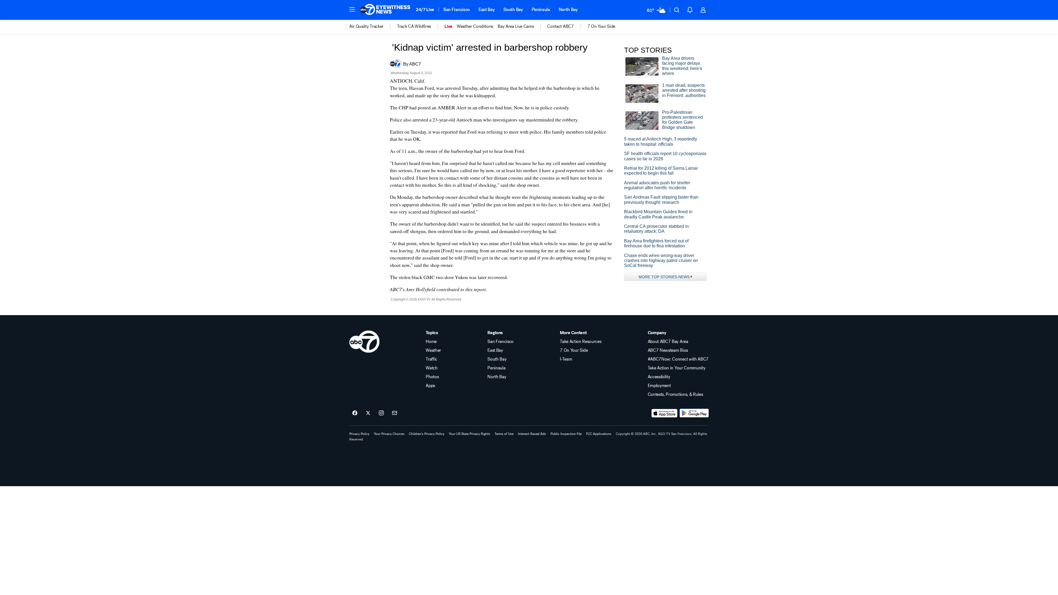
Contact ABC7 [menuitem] (560, 26)
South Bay (513, 9)
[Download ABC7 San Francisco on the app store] (664, 413)
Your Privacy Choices (389, 434)
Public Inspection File (566, 434)
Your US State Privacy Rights (469, 434)
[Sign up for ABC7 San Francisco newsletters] (394, 413)
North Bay (568, 9)
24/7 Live (425, 9)
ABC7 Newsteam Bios (668, 350)
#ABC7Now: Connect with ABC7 (678, 359)
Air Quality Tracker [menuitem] (366, 26)
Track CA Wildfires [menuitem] (414, 26)
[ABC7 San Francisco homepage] (385, 10)
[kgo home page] (364, 342)
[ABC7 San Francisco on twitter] (368, 413)
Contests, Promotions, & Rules (675, 394)
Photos (432, 377)
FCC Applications (598, 434)
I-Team (566, 359)
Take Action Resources (580, 341)
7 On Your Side (574, 350)
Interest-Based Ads (532, 434)
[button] (352, 9)
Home (431, 341)
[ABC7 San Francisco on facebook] (354, 413)
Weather (433, 350)
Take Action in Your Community (677, 368)
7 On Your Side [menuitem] (601, 26)
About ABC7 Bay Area (668, 341)
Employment (659, 385)
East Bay (487, 9)
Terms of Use (504, 434)
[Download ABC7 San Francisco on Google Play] (694, 413)
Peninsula (541, 9)
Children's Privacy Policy (426, 434)
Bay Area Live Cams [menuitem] (516, 26)
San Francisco (456, 9)
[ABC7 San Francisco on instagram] (381, 413)
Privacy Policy (359, 434)
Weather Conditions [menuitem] (475, 26)
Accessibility (659, 377)
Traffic (431, 359)
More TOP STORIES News (664, 277)
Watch (431, 368)
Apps (430, 385)
